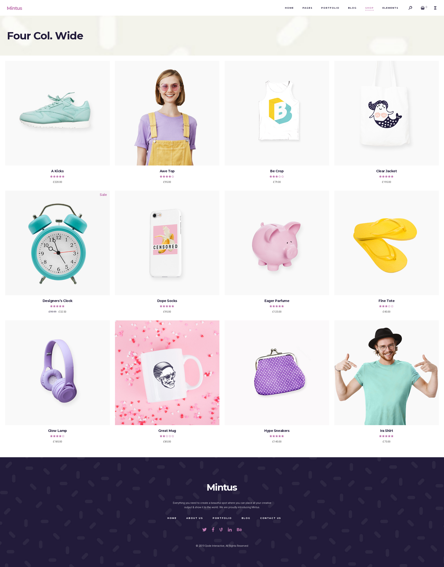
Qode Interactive (214, 545)
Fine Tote (386, 301)
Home (172, 518)
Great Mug (167, 431)
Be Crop (277, 171)
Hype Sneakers (276, 431)
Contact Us (270, 518)
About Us (194, 518)
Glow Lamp (57, 431)
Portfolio (222, 518)
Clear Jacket (386, 171)
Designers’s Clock (57, 301)
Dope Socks (167, 301)
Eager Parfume (276, 301)
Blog (246, 518)
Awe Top (167, 171)
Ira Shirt (386, 431)
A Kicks (57, 171)
